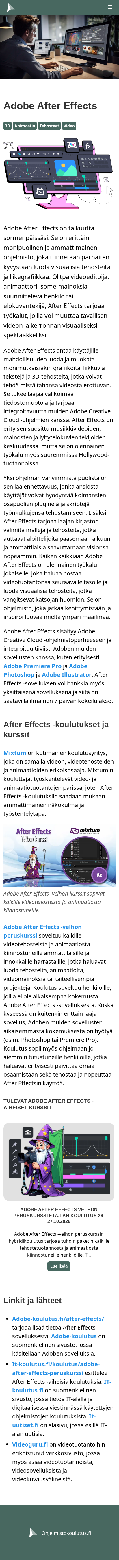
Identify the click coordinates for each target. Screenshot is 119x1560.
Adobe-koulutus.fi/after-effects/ (58, 1319)
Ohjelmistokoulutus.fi (66, 1533)
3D (7, 126)
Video (69, 126)
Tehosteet (49, 126)
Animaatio (24, 126)
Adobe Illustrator (67, 675)
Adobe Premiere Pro (32, 666)
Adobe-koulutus (74, 1336)
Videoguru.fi (30, 1444)
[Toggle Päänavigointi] (107, 7)
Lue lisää (59, 1266)
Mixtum (14, 753)
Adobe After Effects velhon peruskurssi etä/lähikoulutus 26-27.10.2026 (59, 1215)
